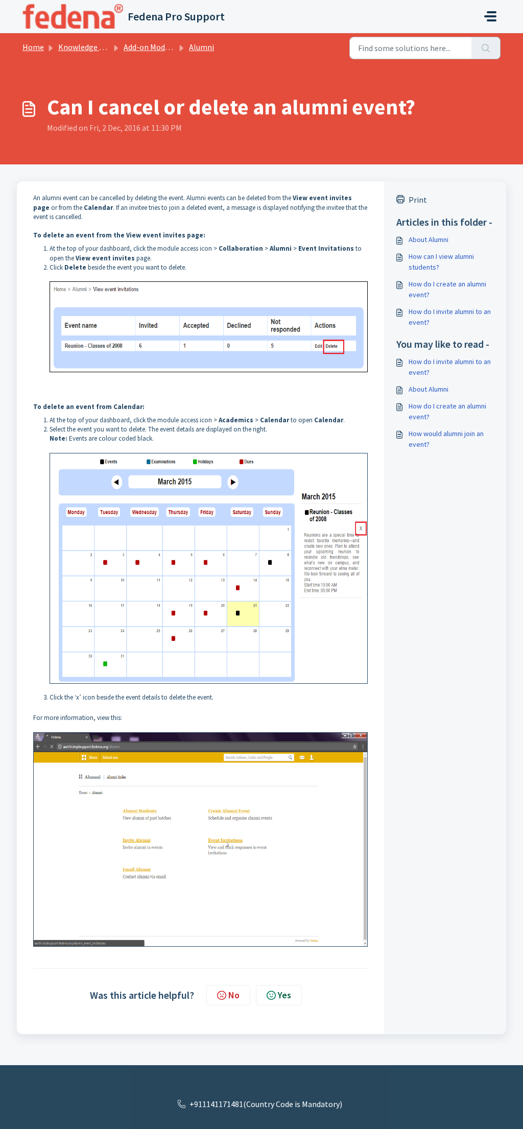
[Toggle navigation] (490, 16)
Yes (284, 995)
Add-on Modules (151, 47)
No (234, 995)
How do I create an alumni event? (447, 289)
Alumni (201, 47)
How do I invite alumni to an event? (450, 317)
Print (418, 200)
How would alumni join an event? (446, 439)
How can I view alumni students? (441, 262)
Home (33, 47)
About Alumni (428, 239)
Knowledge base (86, 47)
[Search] (486, 48)
